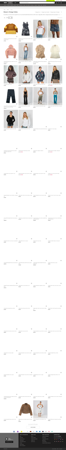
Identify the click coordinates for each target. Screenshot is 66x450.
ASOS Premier (22, 440)
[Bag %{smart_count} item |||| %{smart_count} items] (61, 2)
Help (20, 436)
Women (8, 9)
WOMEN (10, 2)
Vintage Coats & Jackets (45, 12)
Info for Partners (44, 441)
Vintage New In (37, 12)
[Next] (61, 12)
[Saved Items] (59, 2)
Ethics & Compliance (22, 445)
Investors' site (33, 440)
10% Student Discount (23, 441)
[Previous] (34, 12)
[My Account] (56, 2)
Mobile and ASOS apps (45, 436)
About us (32, 436)
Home (4, 9)
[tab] (5, 5)
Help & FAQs (57, 0)
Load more (33, 427)
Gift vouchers (44, 437)
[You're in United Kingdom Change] (61, 0)
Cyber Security (33, 441)
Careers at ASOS (33, 437)
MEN (15, 2)
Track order (21, 437)
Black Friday (44, 440)
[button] (56, 439)
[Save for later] (17, 37)
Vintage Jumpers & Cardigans (55, 12)
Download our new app (50, 0)
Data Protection (22, 444)
